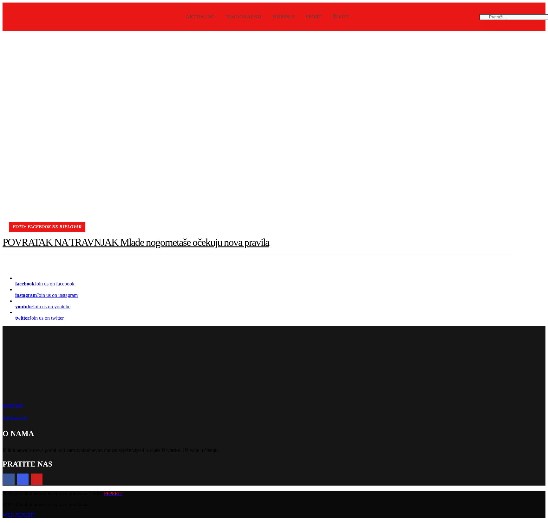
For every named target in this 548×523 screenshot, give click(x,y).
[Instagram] (23, 479)
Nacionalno (244, 16)
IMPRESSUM (15, 418)
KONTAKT (13, 405)
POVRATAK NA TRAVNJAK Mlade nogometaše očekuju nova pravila (136, 242)
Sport (314, 16)
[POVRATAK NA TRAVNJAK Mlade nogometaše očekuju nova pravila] (257, 132)
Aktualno (200, 16)
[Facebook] (9, 479)
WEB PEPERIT (19, 515)
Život (341, 16)
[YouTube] (36, 479)
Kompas (283, 16)
